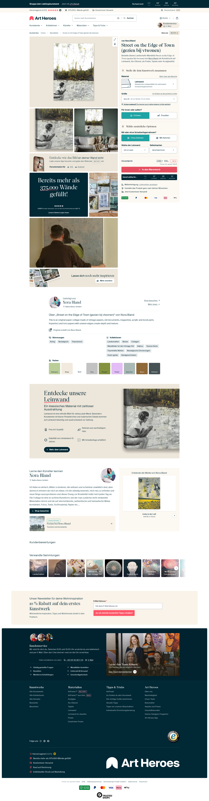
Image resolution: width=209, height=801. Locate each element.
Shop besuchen (151, 300)
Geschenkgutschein (79, 674)
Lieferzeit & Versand (79, 671)
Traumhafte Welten (116, 350)
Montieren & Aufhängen (43, 674)
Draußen (165, 115)
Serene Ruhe (152, 346)
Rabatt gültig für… (149, 177)
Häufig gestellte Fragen (43, 667)
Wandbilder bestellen (80, 667)
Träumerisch (77, 341)
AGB (83, 782)
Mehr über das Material (168, 76)
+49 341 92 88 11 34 (75, 660)
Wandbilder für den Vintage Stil (121, 346)
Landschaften (113, 341)
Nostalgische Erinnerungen (138, 350)
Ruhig (52, 341)
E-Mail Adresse (100, 601)
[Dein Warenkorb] (177, 18)
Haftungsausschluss (94, 782)
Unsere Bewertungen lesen (58, 212)
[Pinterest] (44, 741)
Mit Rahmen (165, 138)
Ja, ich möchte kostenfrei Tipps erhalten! (114, 613)
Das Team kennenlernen (120, 671)
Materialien (82, 25)
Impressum (143, 782)
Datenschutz (132, 782)
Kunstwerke (35, 25)
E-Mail (168, 26)
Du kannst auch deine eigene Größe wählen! (147, 104)
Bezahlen (37, 671)
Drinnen (137, 115)
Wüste (125, 341)
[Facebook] (48, 741)
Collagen (135, 341)
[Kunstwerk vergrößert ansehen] (115, 39)
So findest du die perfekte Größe (164, 94)
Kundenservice (169, 23)
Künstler (67, 25)
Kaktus (140, 346)
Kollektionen (51, 25)
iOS (71, 167)
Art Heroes (151, 687)
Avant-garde (113, 355)
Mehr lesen (153, 304)
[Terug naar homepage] (43, 18)
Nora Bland (130, 41)
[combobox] (94, 18)
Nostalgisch (63, 341)
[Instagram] (40, 741)
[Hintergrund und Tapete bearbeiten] (115, 44)
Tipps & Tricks (99, 25)
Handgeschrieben (128, 355)
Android (81, 167)
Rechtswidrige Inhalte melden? (115, 782)
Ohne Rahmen (137, 138)
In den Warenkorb (151, 169)
